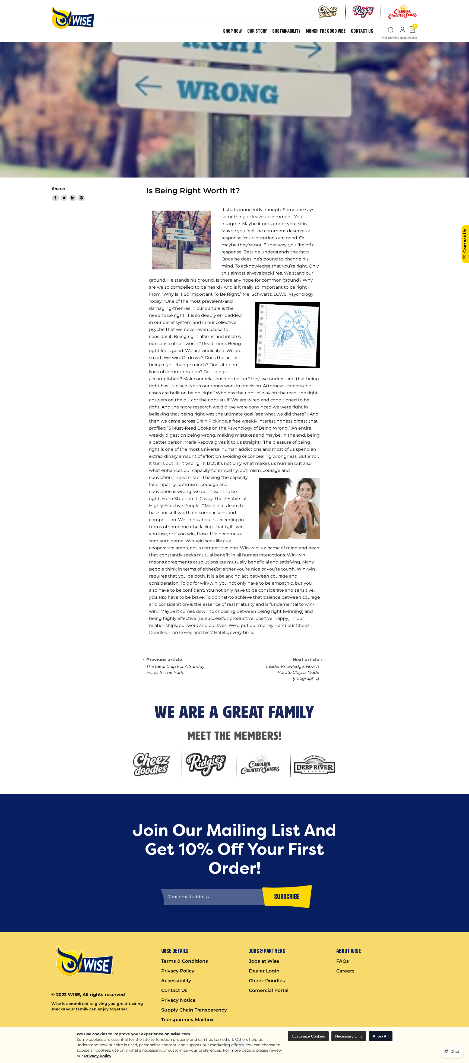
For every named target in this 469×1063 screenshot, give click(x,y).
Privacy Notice (178, 1000)
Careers (345, 971)
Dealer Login (264, 971)
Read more (214, 343)
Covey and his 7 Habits (203, 632)
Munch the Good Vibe (326, 31)
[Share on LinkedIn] (72, 198)
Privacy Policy (97, 1056)
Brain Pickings (211, 421)
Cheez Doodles (267, 980)
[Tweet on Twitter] (64, 198)
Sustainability (286, 31)
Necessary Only (348, 1036)
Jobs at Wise (264, 961)
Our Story (257, 31)
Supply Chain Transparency (194, 1010)
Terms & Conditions (184, 961)
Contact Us (362, 31)
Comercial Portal (269, 990)
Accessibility (176, 980)
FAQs (342, 961)
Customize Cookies (308, 1036)
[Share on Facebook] (55, 198)
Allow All (381, 1036)
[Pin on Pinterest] (81, 198)
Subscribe (287, 896)
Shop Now (232, 31)
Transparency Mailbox (187, 1019)
